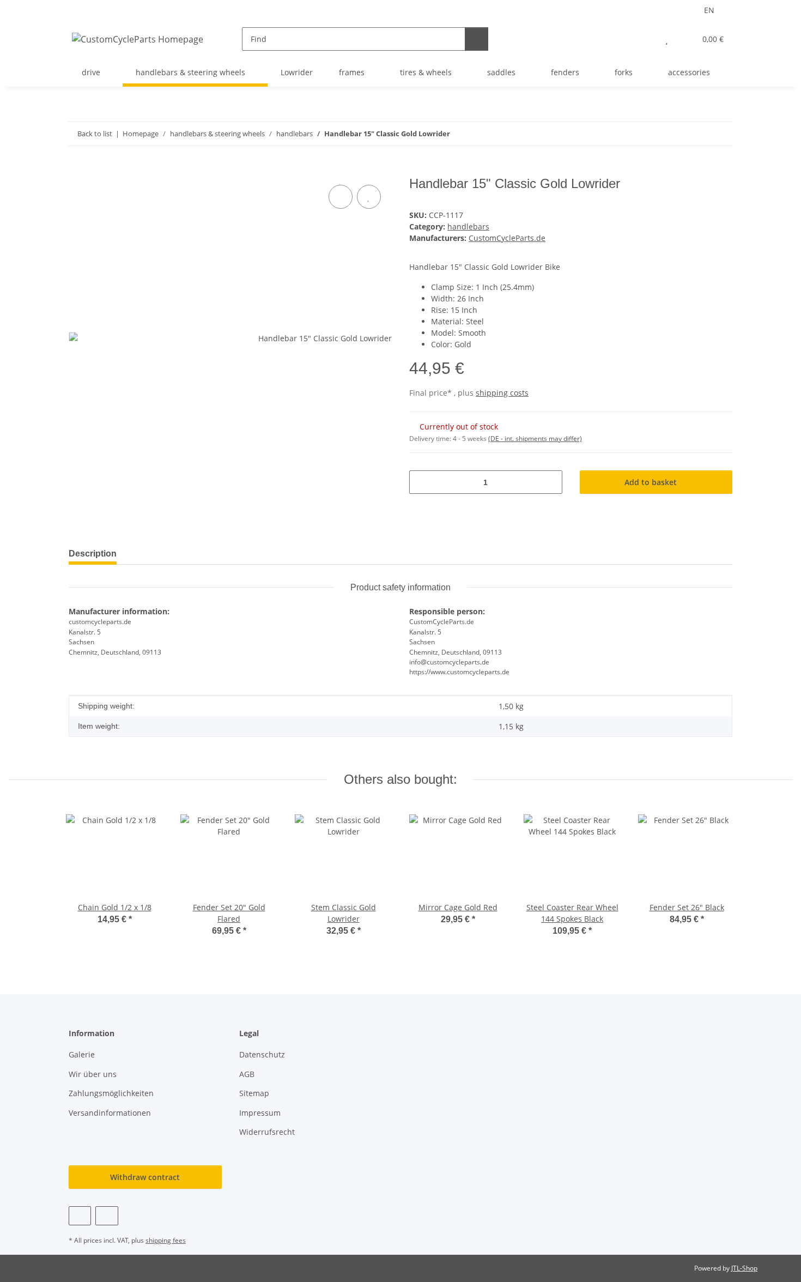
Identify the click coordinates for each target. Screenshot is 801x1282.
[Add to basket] (77, 170)
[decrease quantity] (421, 482)
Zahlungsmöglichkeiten (111, 1093)
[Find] (476, 39)
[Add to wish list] (369, 197)
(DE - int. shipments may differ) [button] (535, 438)
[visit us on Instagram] (106, 1215)
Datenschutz (262, 1054)
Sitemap (254, 1093)
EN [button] (709, 10)
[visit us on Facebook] (80, 1215)
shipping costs (502, 393)
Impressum (260, 1113)
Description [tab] (93, 553)
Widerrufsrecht (267, 1132)
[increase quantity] (550, 482)
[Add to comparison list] (341, 197)
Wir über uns (93, 1074)
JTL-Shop (744, 1268)
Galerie (82, 1054)
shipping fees (165, 1240)
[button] (645, 39)
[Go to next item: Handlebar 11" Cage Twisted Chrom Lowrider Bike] (720, 134)
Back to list (94, 133)
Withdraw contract (145, 1177)
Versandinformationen (110, 1113)
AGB (246, 1074)
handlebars (468, 226)
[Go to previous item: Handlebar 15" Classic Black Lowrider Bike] (697, 134)
